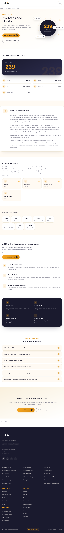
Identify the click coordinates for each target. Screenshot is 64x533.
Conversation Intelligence (51, 483)
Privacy (50, 529)
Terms (54, 529)
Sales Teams (6, 501)
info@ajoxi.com (6, 453)
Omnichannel (27, 467)
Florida (14, 8)
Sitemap (60, 529)
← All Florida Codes (10, 40)
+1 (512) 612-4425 (6, 455)
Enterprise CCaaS (28, 480)
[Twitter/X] (11, 458)
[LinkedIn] (15, 458)
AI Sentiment (48, 480)
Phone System (6, 483)
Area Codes (7, 8)
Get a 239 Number (9, 35)
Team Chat (5, 477)
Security (25, 517)
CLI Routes (5, 521)
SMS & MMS (5, 474)
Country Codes (27, 504)
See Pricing (41, 410)
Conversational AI (49, 477)
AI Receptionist (48, 470)
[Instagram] (7, 458)
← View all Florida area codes (8, 422)
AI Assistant (47, 474)
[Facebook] (3, 458)
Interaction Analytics (29, 477)
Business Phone (6, 467)
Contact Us (26, 501)
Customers (26, 498)
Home (1, 8)
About (25, 495)
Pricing (25, 491)
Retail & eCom (6, 495)
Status (25, 513)
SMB (3, 504)
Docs (24, 510)
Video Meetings (6, 480)
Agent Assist (27, 474)
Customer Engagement (9, 470)
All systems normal (33, 529)
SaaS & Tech (6, 498)
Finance (4, 491)
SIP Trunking (5, 517)
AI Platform (47, 467)
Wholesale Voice (7, 514)
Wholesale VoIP (6, 511)
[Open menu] (60, 3)
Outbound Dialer (28, 470)
